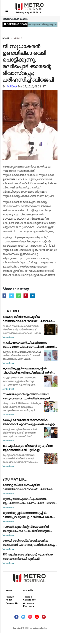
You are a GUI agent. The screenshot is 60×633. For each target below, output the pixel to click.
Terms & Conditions (29, 597)
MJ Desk (12, 86)
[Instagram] (30, 617)
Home (5, 38)
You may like (14, 479)
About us (28, 590)
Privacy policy (10, 597)
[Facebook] (16, 617)
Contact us (12, 603)
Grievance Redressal (28, 604)
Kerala (18, 38)
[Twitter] (23, 617)
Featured (11, 311)
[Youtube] (37, 617)
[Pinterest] (44, 617)
